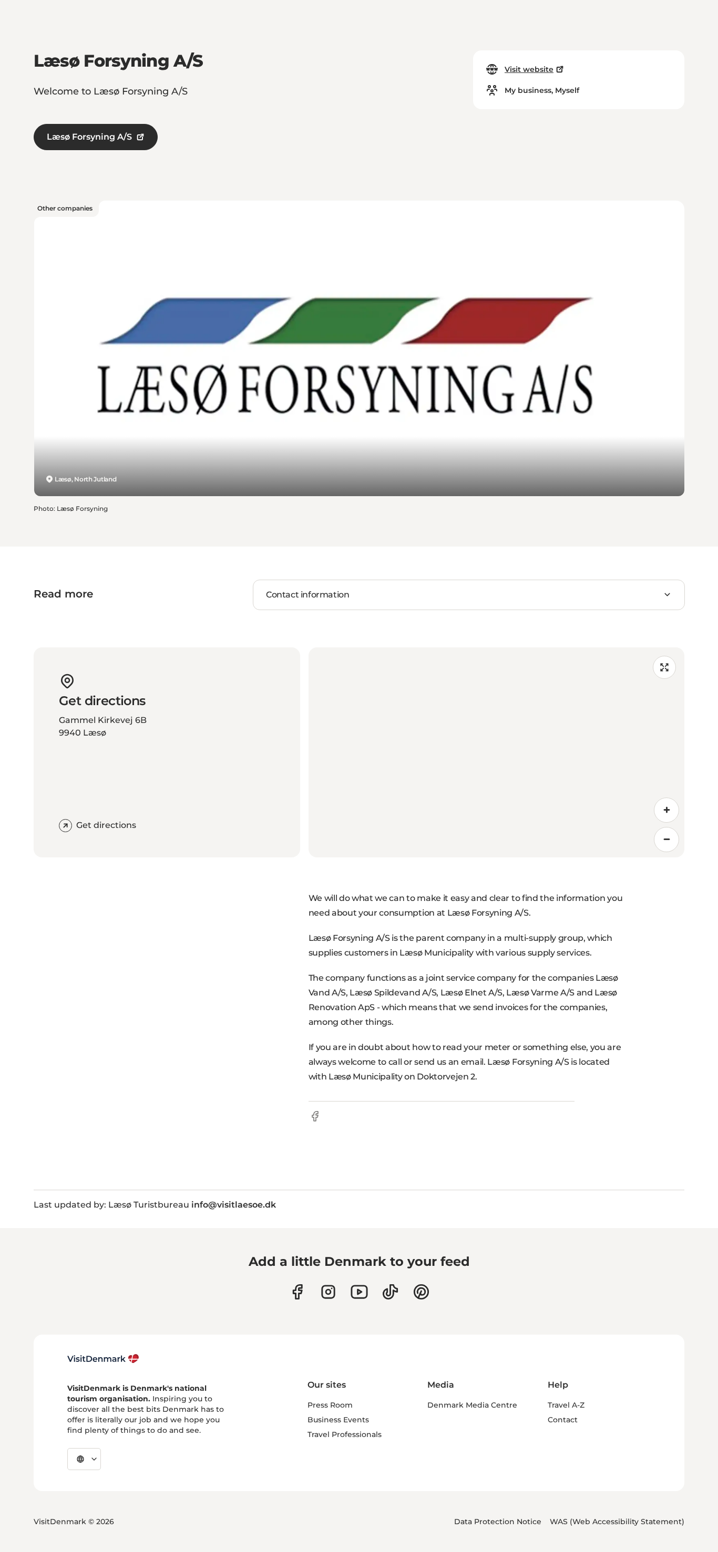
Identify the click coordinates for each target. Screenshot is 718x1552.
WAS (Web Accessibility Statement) (617, 1521)
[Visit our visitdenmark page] (359, 1292)
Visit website (529, 69)
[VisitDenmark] (103, 1359)
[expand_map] (664, 667)
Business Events (338, 1419)
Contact (563, 1419)
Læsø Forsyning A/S (89, 137)
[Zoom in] (666, 810)
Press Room (330, 1405)
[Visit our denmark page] (297, 1292)
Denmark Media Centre (472, 1405)
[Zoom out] (666, 839)
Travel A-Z (566, 1405)
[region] (497, 752)
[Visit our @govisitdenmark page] (390, 1292)
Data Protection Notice (497, 1521)
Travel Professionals (344, 1434)
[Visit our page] (328, 1292)
